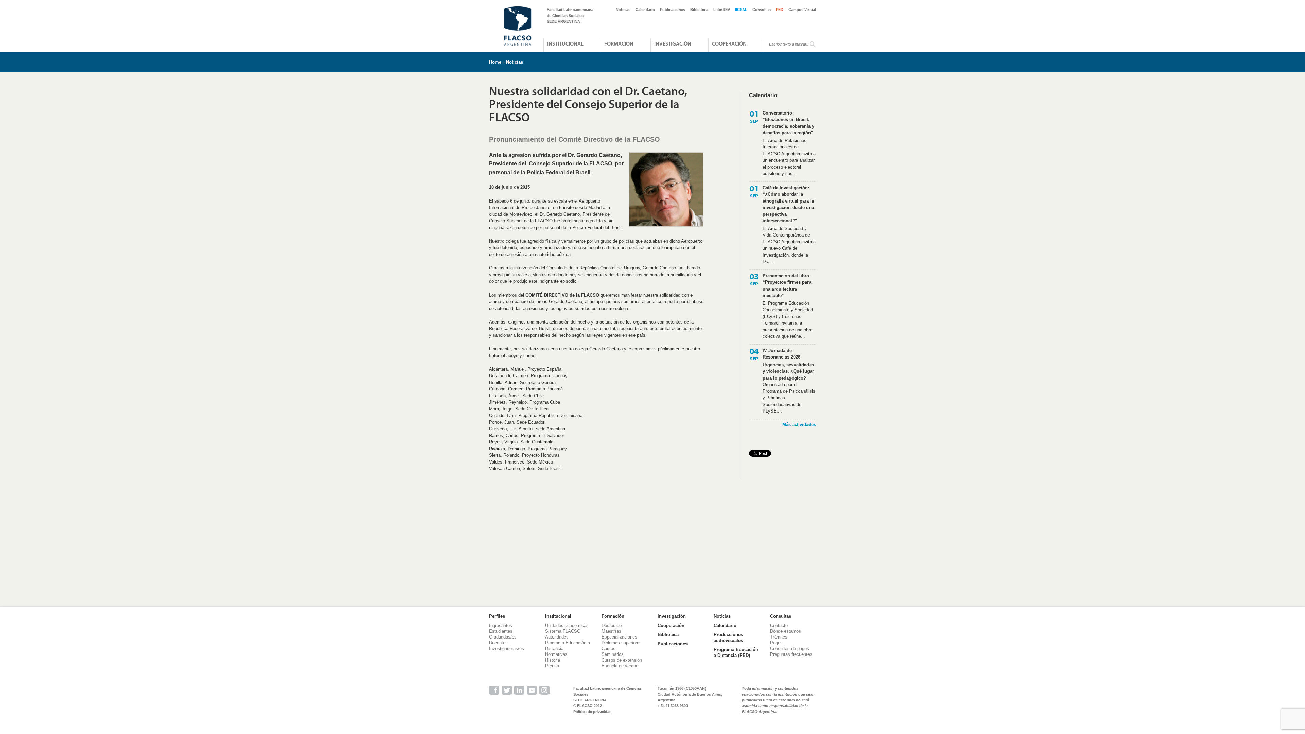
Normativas (556, 654)
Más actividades (799, 424)
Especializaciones (619, 637)
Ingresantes (500, 625)
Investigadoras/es (506, 648)
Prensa (552, 665)
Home (495, 62)
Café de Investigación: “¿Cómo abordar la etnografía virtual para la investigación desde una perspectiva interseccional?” (788, 204)
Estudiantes (500, 631)
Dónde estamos (785, 631)
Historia (552, 660)
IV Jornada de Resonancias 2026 (781, 354)
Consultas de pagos (789, 648)
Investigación (672, 43)
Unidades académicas (567, 625)
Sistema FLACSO (562, 631)
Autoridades (557, 637)
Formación (618, 43)
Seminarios (613, 654)
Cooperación (729, 43)
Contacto (779, 625)
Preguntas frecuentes (791, 654)
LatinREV (721, 9)
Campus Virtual (802, 9)
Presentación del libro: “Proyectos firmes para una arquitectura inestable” (787, 285)
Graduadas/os (503, 637)
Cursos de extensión (622, 660)
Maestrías (611, 631)
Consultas (761, 9)
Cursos (608, 648)
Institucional (565, 43)
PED (779, 9)
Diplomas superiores (622, 642)
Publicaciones (672, 9)
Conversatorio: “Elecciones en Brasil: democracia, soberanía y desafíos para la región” (788, 123)
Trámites (778, 637)
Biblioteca (699, 9)
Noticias (623, 9)
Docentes (498, 642)
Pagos (776, 642)
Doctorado (612, 625)
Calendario (645, 9)
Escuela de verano (620, 665)
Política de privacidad (592, 712)
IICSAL (741, 9)
